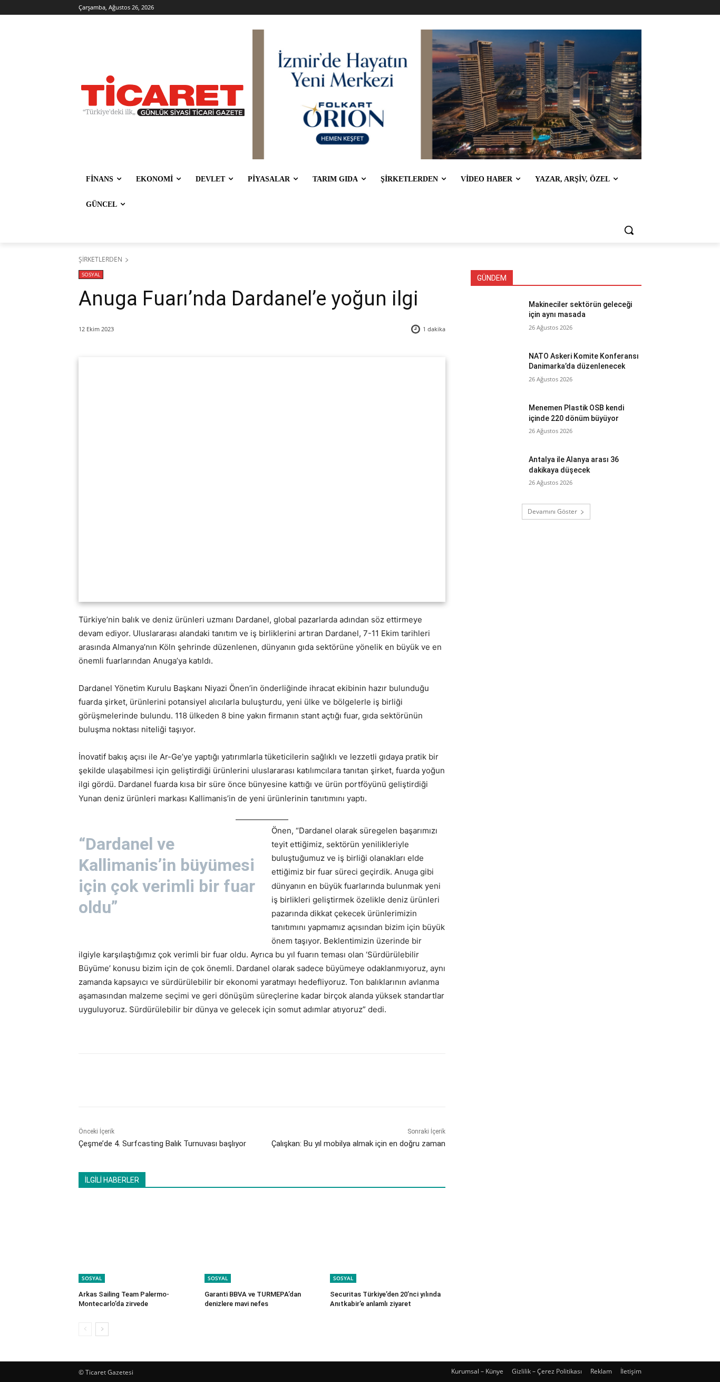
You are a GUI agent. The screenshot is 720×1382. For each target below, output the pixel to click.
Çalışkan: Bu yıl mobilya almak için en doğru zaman (358, 1143)
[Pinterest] (201, 1080)
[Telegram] (249, 1080)
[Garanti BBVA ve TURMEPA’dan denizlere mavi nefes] (262, 1242)
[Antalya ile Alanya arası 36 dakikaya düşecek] (496, 473)
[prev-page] (85, 1329)
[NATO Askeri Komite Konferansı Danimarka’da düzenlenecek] (496, 369)
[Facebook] (152, 1080)
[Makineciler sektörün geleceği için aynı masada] (496, 317)
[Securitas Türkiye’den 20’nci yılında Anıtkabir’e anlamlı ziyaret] (387, 1242)
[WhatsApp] (225, 1080)
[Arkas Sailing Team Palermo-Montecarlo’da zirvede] (136, 1242)
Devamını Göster (552, 511)
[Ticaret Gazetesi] (163, 95)
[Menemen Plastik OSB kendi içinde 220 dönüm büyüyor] (496, 421)
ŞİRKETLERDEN (100, 259)
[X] (177, 1080)
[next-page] (102, 1329)
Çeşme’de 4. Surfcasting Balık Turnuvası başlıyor (162, 1143)
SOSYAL (91, 274)
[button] (628, 230)
